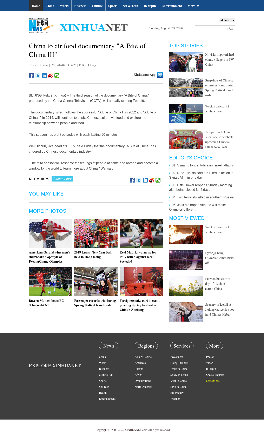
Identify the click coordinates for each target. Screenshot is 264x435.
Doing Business (179, 363)
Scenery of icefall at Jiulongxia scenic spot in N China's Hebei (219, 309)
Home (36, 5)
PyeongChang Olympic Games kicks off (219, 258)
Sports (112, 5)
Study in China (179, 375)
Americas (140, 363)
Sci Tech (104, 387)
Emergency (177, 393)
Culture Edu (106, 375)
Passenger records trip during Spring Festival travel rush (95, 302)
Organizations (143, 381)
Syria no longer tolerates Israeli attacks (205, 165)
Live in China (178, 387)
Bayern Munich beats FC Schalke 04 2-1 (46, 302)
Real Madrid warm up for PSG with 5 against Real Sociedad (138, 257)
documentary (62, 178)
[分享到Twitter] (37, 75)
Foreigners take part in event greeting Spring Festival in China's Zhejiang (139, 305)
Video (209, 363)
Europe (139, 369)
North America (143, 387)
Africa (138, 375)
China (50, 5)
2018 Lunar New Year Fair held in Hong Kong (93, 254)
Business (80, 5)
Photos (210, 357)
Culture (97, 5)
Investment (176, 357)
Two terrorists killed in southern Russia (205, 197)
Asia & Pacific (143, 357)
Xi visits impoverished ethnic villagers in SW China (219, 59)
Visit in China (178, 381)
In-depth (150, 5)
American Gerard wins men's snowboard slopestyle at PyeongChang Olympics (49, 257)
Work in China (178, 369)
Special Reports (215, 375)
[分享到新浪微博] (50, 75)
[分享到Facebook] (31, 75)
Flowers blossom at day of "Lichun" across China (217, 283)
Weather (175, 399)
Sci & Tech (130, 5)
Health (103, 393)
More (193, 5)
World (64, 5)
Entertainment (171, 5)
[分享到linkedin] (44, 75)
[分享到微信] (57, 75)
